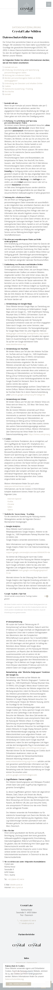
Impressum (20, 962)
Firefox (10, 501)
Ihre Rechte (9, 91)
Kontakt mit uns (11, 67)
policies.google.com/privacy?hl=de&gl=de (28, 395)
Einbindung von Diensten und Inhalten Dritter (23, 83)
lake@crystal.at (16, 885)
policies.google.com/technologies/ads (21, 775)
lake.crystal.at (17, 887)
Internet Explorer (15, 499)
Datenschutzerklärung (14, 979)
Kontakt (7, 94)
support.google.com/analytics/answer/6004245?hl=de (28, 552)
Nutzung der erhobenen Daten (17, 75)
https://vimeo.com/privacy (39, 434)
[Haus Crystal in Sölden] (18, 943)
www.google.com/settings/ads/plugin (30, 748)
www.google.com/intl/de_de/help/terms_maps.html (27, 333)
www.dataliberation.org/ (16, 344)
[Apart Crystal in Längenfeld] (34, 943)
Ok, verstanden (18, 984)
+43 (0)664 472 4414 (16, 879)
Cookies (7, 86)
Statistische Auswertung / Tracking (18, 89)
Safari (10, 507)
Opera (10, 509)
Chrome (11, 504)
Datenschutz (32, 962)
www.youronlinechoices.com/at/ (17, 486)
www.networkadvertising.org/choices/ (21, 761)
